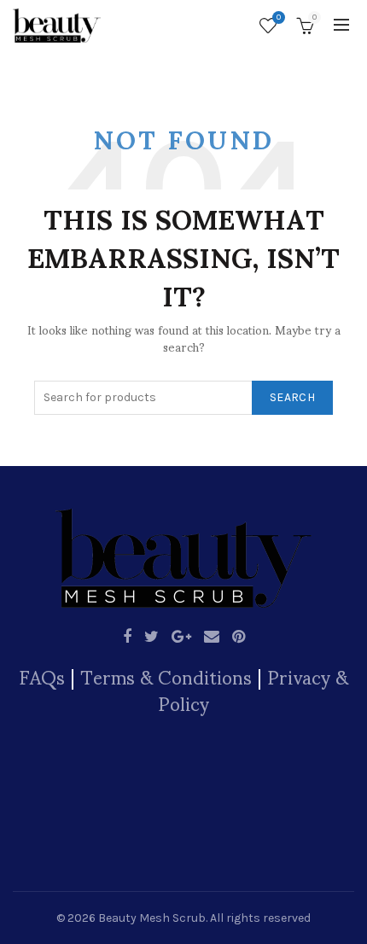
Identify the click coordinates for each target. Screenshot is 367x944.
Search (292, 397)
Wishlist (279, 17)
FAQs (42, 676)
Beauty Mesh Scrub (152, 918)
